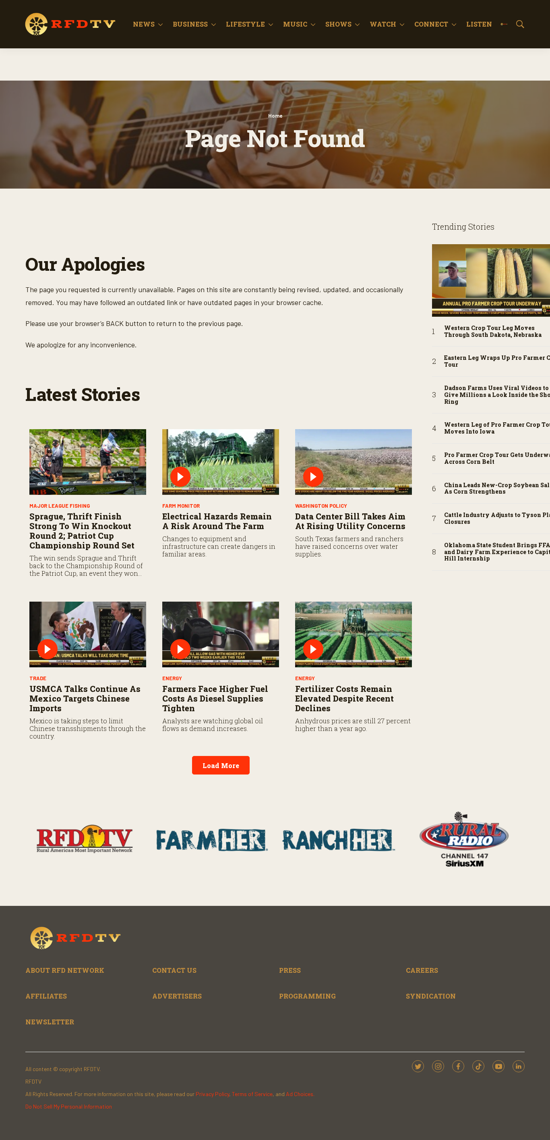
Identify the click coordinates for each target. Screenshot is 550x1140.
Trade (37, 678)
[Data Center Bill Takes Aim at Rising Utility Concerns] (353, 462)
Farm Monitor (181, 506)
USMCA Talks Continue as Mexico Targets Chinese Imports (85, 698)
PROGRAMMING (307, 996)
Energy (172, 678)
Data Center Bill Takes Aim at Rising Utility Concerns (350, 521)
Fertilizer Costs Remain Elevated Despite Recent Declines (344, 698)
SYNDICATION (431, 996)
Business (190, 24)
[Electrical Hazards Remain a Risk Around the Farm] (220, 462)
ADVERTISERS (177, 996)
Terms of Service (252, 1093)
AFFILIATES (46, 996)
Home (275, 115)
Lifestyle (245, 24)
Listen (479, 24)
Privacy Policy (212, 1093)
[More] (160, 24)
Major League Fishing (59, 506)
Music (295, 24)
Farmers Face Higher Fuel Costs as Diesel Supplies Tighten (215, 698)
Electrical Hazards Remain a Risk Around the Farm (217, 521)
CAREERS (422, 970)
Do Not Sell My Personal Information (68, 1106)
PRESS (290, 970)
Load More (221, 765)
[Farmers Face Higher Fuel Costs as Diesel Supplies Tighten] (220, 634)
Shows (338, 24)
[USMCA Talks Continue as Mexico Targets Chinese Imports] (87, 634)
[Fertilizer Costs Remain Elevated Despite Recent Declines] (353, 634)
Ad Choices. (300, 1093)
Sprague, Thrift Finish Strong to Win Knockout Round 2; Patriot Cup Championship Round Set (81, 530)
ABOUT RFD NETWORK (64, 970)
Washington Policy (321, 506)
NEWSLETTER (49, 1022)
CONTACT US (174, 970)
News (144, 24)
